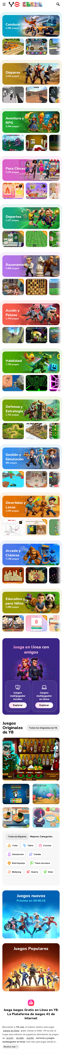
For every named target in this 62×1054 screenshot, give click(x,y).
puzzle (30, 1038)
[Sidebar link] (4, 4)
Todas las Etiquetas (17, 836)
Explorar (18, 705)
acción (9, 1038)
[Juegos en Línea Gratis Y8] (14, 4)
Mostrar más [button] (10, 1046)
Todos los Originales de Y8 (43, 728)
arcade (20, 1038)
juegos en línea (11, 1030)
